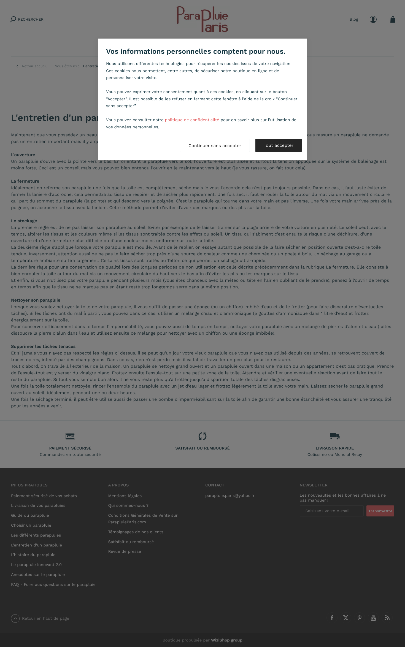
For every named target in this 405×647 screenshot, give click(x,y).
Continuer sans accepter (214, 145)
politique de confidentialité (192, 119)
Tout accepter (278, 145)
